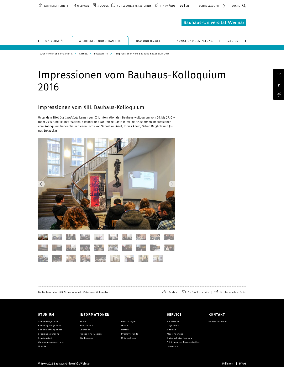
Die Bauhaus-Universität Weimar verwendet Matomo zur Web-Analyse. (74, 292)
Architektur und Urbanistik (56, 53)
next (158, 184)
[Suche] (244, 5)
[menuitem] (53, 5)
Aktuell (83, 53)
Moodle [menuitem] (103, 5)
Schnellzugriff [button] (210, 5)
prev (55, 184)
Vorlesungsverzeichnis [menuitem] (134, 5)
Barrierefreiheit (55, 5)
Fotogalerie (101, 53)
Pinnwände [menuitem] (168, 5)
